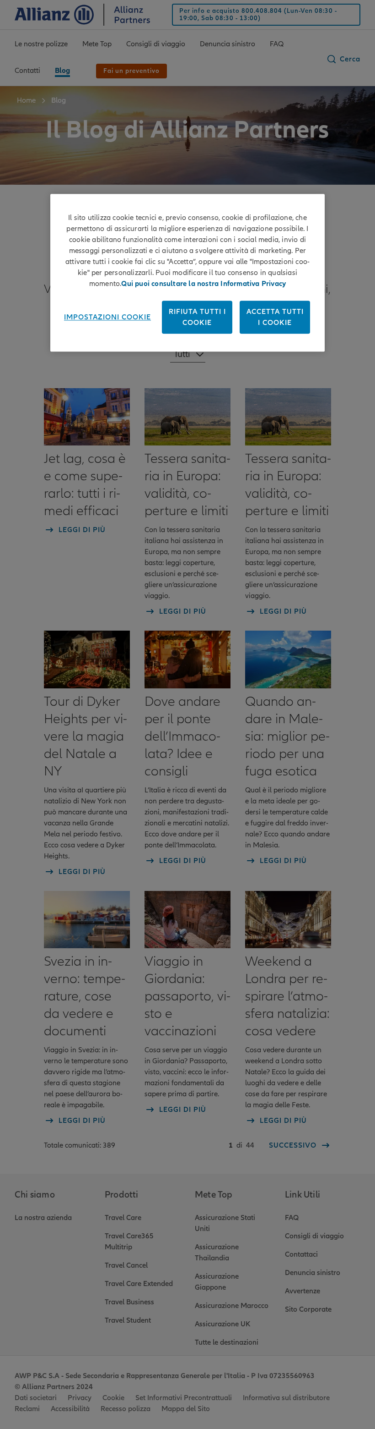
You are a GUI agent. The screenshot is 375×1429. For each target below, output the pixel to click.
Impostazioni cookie (107, 317)
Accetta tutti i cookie (275, 317)
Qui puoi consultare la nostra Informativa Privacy (203, 283)
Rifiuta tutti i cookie (197, 317)
